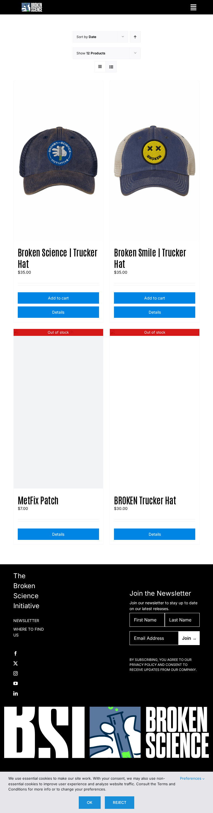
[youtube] (15, 683)
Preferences (191, 778)
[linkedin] (15, 693)
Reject (119, 802)
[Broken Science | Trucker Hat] (58, 161)
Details (58, 312)
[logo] (32, 4)
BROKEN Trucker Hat (145, 499)
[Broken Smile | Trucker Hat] (154, 161)
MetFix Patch (38, 499)
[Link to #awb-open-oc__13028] (193, 7)
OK (89, 802)
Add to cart (58, 298)
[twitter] (15, 663)
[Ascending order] (135, 36)
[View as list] (111, 66)
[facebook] (15, 653)
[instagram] (15, 673)
